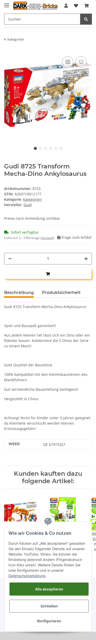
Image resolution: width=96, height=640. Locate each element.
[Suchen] (86, 19)
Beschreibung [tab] (19, 292)
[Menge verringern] (10, 258)
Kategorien (32, 199)
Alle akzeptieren (49, 589)
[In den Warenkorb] (48, 274)
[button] (66, 6)
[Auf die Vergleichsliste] (67, 62)
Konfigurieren (49, 621)
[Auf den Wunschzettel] (81, 62)
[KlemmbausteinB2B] (35, 6)
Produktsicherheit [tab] (61, 292)
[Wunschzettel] (76, 6)
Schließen (49, 606)
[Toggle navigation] (6, 3)
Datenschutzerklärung (27, 576)
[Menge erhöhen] (86, 258)
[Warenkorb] (86, 6)
